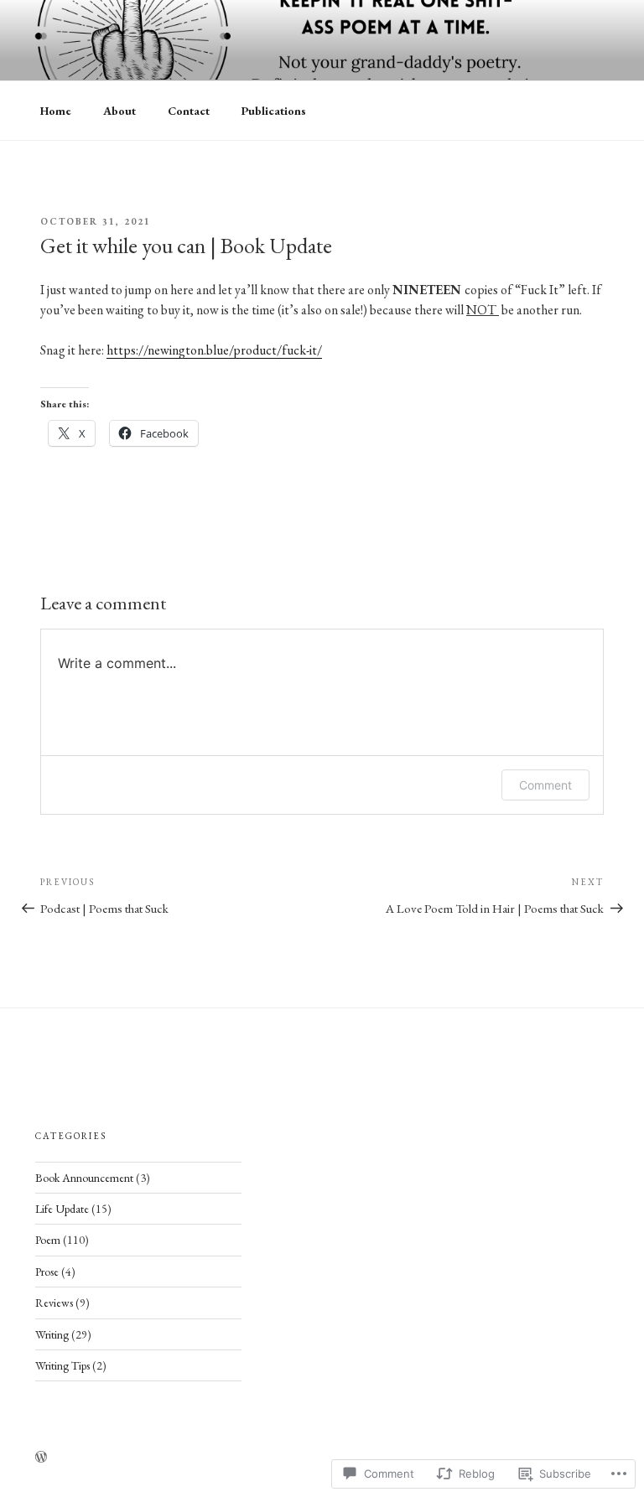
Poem (47, 1239)
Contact (189, 110)
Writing (52, 1334)
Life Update (62, 1208)
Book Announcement (84, 1177)
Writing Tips (62, 1365)
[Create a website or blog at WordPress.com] (41, 1457)
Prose (47, 1271)
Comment (545, 785)
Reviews (54, 1302)
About (119, 110)
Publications (274, 110)
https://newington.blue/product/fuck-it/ (214, 350)
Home (55, 110)
